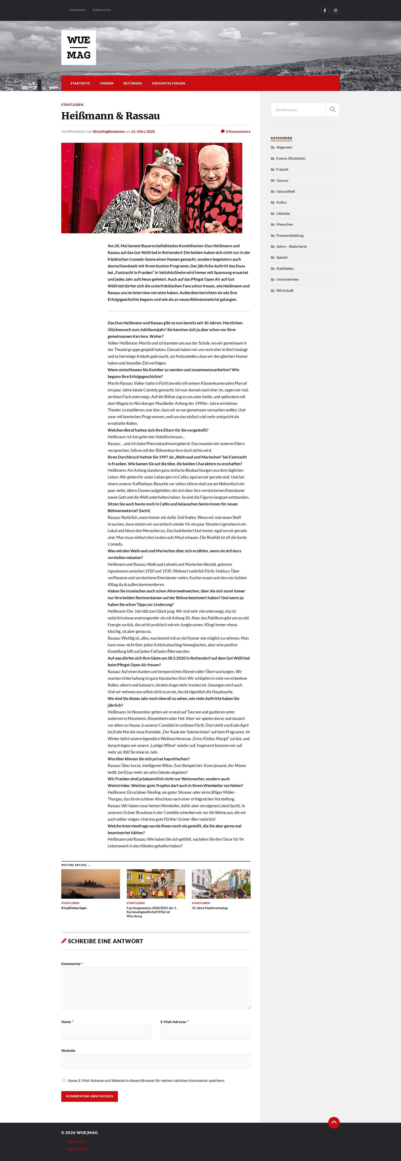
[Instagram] (335, 10)
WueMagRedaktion (109, 131)
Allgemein (284, 147)
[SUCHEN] (333, 110)
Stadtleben (72, 105)
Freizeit (282, 169)
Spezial (282, 257)
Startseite (80, 83)
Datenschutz (102, 10)
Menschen (284, 224)
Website (68, 1050)
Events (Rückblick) (291, 158)
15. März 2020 (143, 131)
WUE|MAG (87, 1132)
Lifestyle (283, 213)
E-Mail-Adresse (175, 1022)
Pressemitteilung (290, 235)
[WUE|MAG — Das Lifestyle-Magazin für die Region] (200, 47)
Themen (107, 83)
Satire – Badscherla (291, 246)
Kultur (281, 202)
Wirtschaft (285, 290)
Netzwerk (132, 83)
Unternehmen (287, 279)
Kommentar (72, 964)
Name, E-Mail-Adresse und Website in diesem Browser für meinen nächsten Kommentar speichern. (146, 1080)
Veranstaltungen (168, 83)
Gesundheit (285, 191)
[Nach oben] (334, 1122)
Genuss (282, 180)
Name (67, 1022)
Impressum (78, 10)
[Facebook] (325, 10)
